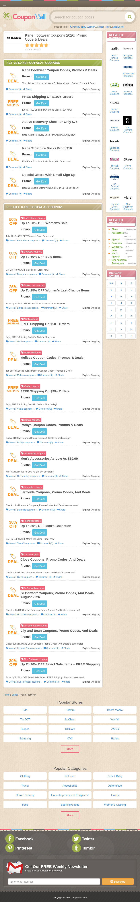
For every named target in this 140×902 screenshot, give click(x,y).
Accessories (118, 232)
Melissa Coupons (128, 92)
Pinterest (23, 848)
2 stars (32, 45)
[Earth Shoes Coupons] (115, 48)
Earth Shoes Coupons (114, 58)
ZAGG (115, 729)
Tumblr (88, 848)
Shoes (115, 229)
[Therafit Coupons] (115, 158)
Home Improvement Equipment (70, 795)
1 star (27, 45)
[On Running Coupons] (128, 120)
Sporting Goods (70, 804)
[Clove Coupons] (128, 158)
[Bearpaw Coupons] (128, 48)
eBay (83, 26)
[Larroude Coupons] (115, 140)
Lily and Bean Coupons (114, 206)
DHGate (70, 729)
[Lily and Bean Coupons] (115, 197)
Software (70, 776)
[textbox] (54, 881)
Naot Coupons (114, 92)
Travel (25, 785)
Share (29, 89)
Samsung (25, 738)
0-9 (111, 283)
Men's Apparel (116, 255)
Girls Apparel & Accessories (119, 261)
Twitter (88, 839)
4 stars (41, 45)
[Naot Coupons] (115, 84)
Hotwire (70, 710)
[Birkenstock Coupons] (128, 66)
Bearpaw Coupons (128, 56)
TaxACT (25, 719)
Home (6, 694)
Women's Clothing (115, 804)
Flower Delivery (25, 795)
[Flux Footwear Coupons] (128, 197)
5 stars (46, 45)
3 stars (36, 45)
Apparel (116, 239)
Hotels (115, 795)
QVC (70, 738)
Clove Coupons (128, 167)
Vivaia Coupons (114, 110)
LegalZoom (118, 26)
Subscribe (119, 881)
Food (25, 804)
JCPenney (75, 26)
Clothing (25, 776)
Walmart (91, 26)
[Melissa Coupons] (128, 84)
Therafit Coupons (114, 167)
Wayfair (114, 719)
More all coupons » (24, 240)
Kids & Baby (115, 776)
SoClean (70, 719)
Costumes (117, 242)
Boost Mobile (115, 710)
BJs (25, 710)
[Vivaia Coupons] (115, 102)
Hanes (115, 738)
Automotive (115, 785)
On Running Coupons (128, 130)
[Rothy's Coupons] (115, 120)
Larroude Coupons (114, 149)
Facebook (24, 839)
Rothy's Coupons (114, 128)
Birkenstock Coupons (129, 74)
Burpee (25, 729)
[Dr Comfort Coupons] (115, 176)
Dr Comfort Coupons (114, 186)
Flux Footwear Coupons (128, 206)
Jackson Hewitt (103, 26)
